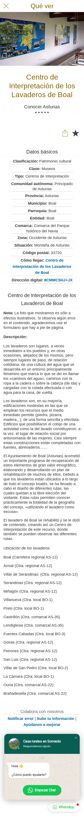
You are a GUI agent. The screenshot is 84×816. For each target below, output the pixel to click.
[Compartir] (65, 133)
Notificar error (21, 718)
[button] (76, 738)
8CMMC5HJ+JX (58, 280)
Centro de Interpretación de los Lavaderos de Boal (42, 266)
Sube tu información (55, 718)
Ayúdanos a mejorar (42, 724)
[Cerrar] (6, 6)
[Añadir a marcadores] (75, 133)
